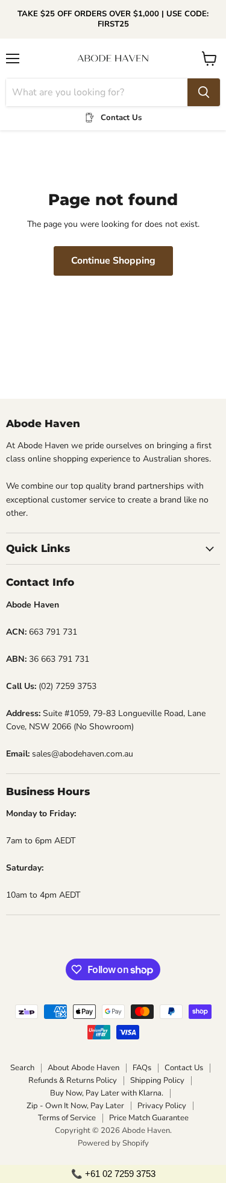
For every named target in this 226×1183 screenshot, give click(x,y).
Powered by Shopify (113, 1143)
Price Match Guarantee (149, 1117)
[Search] (203, 92)
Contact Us (184, 1067)
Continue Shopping (113, 260)
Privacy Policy (161, 1105)
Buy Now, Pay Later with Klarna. (106, 1093)
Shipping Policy (157, 1080)
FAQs (142, 1067)
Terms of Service (67, 1117)
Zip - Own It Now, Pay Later (75, 1105)
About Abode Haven (83, 1067)
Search (22, 1067)
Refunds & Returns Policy (72, 1080)
